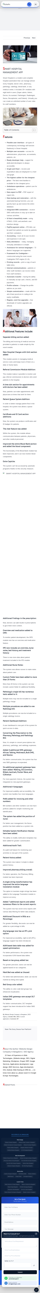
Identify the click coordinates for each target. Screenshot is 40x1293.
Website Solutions (32, 1173)
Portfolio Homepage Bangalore (26, 1186)
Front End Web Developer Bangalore (28, 1160)
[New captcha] (34, 1265)
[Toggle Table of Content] (33, 130)
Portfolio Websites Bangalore (13, 1150)
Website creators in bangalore (29, 1192)
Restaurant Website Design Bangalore (11, 1160)
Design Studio (18, 1176)
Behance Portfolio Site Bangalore (28, 1184)
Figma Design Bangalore (13, 1186)
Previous (27, 38)
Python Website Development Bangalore (13, 1192)
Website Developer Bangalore (30, 1144)
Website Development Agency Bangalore (28, 1158)
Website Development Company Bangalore (13, 1144)
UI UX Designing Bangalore (26, 1150)
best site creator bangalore (26, 1189)
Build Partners (10, 1176)
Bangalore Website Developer (27, 1147)
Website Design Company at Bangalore (27, 1142)
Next (33, 38)
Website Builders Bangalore (12, 1147)
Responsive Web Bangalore (13, 1189)
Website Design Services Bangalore (10, 1158)
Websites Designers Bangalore (14, 1165)
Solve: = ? (9, 1261)
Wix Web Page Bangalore (27, 1165)
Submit (20, 1272)
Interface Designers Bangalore (10, 1173)
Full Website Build (22, 1173)
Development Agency (28, 1176)
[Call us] (29, 4)
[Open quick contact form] (36, 1290)
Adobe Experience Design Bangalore (12, 1184)
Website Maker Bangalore (28, 1163)
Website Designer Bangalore (11, 1142)
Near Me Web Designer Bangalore (14, 1163)
